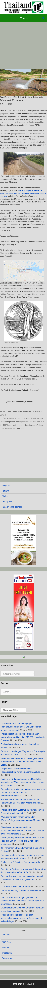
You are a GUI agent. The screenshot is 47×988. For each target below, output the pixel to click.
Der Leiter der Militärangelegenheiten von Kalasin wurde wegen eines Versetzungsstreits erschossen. (22, 900)
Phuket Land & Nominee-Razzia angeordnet (21, 862)
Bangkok (6, 485)
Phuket (5, 496)
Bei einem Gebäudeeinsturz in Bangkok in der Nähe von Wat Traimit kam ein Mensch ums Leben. (22, 761)
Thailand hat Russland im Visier (15, 886)
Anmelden (6, 934)
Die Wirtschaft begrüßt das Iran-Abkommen (21, 890)
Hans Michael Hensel (12, 507)
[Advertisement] (23, 45)
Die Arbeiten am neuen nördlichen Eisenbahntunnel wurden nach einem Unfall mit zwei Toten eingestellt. (22, 830)
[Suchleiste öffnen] (43, 18)
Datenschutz (8, 958)
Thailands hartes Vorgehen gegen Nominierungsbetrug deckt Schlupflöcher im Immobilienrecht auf (21, 726)
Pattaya (5, 491)
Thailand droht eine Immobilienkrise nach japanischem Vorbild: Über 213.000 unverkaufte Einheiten (23, 737)
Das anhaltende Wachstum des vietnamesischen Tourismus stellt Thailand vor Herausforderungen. (23, 792)
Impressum (7, 953)
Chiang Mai (7, 501)
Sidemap (6, 947)
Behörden (7, 411)
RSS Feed (6, 942)
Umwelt (3, 415)
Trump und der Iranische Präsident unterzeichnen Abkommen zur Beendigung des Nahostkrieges (22, 918)
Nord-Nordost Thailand (32, 411)
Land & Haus (17, 411)
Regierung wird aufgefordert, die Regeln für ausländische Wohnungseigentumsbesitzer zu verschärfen (22, 782)
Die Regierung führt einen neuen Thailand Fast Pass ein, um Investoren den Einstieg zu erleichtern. (22, 840)
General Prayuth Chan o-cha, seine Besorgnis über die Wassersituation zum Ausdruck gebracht (23, 193)
